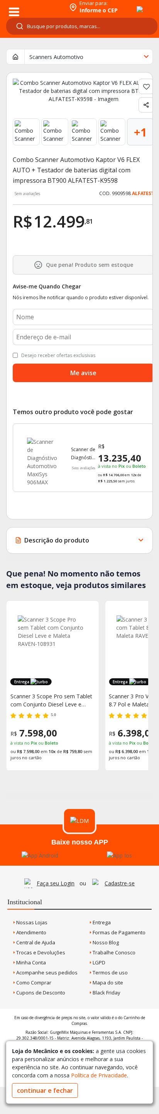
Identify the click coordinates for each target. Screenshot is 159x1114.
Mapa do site (107, 982)
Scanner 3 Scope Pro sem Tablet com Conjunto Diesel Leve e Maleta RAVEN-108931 (51, 700)
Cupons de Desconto (40, 992)
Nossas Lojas (31, 922)
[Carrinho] (132, 5)
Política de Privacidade (99, 1075)
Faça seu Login (55, 883)
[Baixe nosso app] (40, 855)
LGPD (98, 962)
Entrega (101, 922)
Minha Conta (30, 962)
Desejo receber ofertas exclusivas (58, 355)
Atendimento (30, 932)
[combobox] (81, 26)
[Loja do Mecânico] (33, 6)
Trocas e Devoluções (40, 952)
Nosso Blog (105, 942)
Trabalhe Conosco (113, 952)
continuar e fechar (45, 1090)
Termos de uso (109, 972)
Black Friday (105, 992)
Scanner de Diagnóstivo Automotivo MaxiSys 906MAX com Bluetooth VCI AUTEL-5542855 (84, 454)
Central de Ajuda (35, 942)
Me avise (83, 373)
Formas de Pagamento (118, 932)
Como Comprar (33, 982)
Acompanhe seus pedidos (46, 972)
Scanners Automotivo (56, 57)
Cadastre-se (120, 883)
